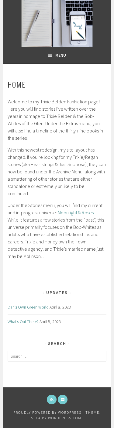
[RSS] (52, 399)
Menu (60, 55)
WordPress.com (64, 418)
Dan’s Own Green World (28, 307)
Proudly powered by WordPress (47, 412)
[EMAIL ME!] (62, 399)
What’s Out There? (23, 321)
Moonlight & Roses (76, 212)
